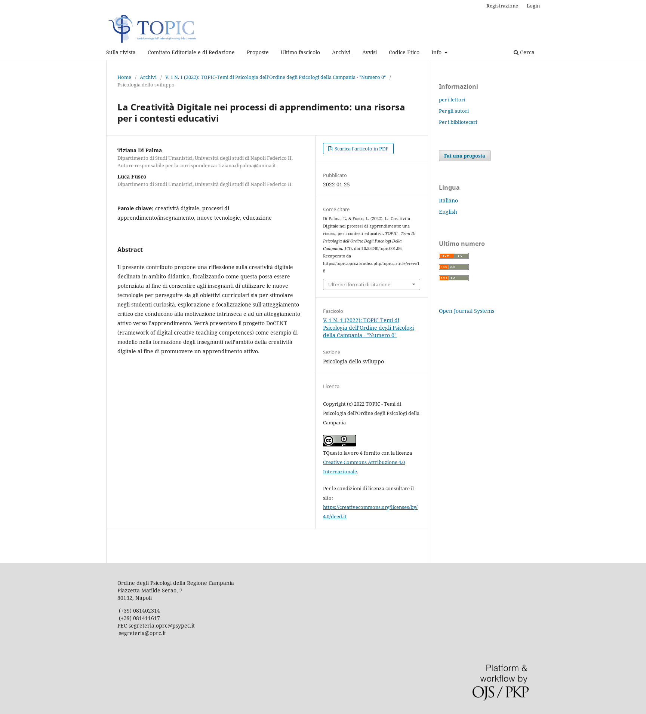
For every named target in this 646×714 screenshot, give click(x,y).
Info (437, 52)
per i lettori (452, 99)
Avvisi (369, 52)
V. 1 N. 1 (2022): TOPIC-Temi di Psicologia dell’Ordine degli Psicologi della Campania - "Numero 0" (275, 77)
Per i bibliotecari (458, 122)
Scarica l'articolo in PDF (360, 148)
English (448, 211)
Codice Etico (404, 52)
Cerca (527, 52)
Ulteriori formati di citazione (359, 284)
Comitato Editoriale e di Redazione (191, 52)
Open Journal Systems (466, 310)
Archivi (341, 52)
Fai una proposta (464, 155)
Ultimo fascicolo (300, 52)
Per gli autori (454, 110)
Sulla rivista (121, 52)
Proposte (258, 52)
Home (124, 77)
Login (533, 5)
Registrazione (502, 5)
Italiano (448, 200)
